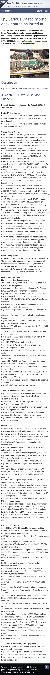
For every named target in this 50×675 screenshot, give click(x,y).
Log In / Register (41, 11)
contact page (29, 44)
